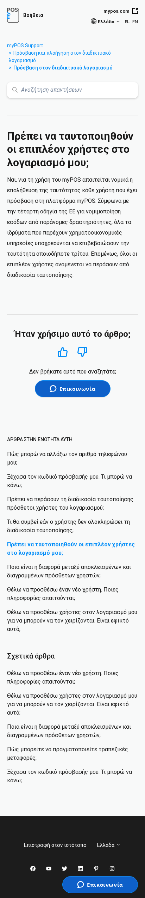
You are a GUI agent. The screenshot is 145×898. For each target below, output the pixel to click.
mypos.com (116, 11)
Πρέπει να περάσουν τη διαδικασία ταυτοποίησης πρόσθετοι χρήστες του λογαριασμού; (70, 503)
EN (135, 21)
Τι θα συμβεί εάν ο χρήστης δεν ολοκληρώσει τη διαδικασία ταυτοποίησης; (68, 526)
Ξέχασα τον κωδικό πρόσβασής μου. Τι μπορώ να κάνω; (69, 481)
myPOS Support (25, 45)
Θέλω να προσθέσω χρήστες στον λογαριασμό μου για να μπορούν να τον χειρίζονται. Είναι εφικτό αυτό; (72, 620)
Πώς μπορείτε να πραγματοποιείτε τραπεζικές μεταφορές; (67, 753)
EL (127, 21)
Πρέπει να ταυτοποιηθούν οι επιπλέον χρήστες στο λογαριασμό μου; (71, 548)
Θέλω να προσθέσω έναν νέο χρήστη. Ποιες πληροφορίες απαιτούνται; (63, 593)
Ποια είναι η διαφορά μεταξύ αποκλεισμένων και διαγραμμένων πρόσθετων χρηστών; (69, 571)
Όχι (82, 352)
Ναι (62, 351)
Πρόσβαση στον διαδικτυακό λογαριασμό (63, 68)
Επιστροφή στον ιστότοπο (55, 845)
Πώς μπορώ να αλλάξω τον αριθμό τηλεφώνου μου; (67, 458)
